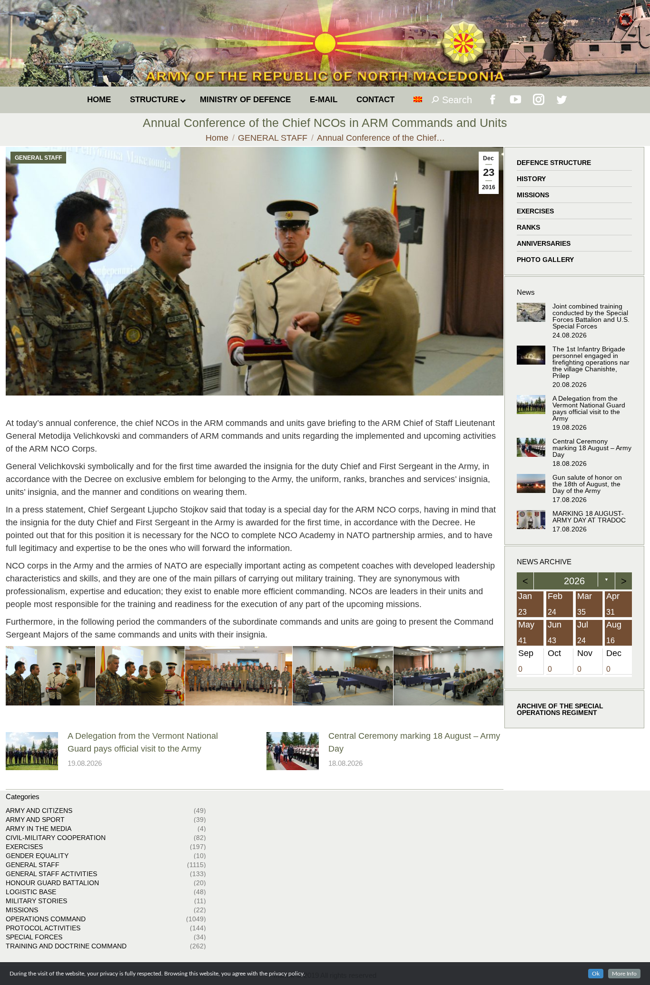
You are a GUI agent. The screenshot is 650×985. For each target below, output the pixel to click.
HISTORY (531, 178)
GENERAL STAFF (38, 158)
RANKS (528, 227)
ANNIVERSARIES (544, 243)
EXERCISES (535, 211)
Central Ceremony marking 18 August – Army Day (414, 742)
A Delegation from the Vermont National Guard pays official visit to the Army (143, 742)
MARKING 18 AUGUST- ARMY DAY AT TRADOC (589, 516)
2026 (574, 581)
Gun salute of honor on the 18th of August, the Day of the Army (587, 484)
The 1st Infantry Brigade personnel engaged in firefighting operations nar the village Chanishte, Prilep (591, 362)
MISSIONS (533, 195)
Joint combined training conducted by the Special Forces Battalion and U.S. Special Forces (591, 316)
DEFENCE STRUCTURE (554, 162)
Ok (596, 973)
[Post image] (32, 751)
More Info (624, 973)
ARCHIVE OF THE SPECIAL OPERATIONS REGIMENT (560, 709)
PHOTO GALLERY (545, 259)
